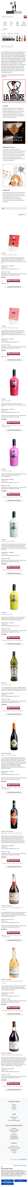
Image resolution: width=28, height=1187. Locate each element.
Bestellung (14, 1128)
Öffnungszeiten (14, 1117)
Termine (14, 1106)
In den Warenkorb (14, 280)
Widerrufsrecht (14, 1131)
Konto (17, 25)
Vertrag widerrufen (14, 1138)
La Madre (3, 253)
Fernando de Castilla (6, 753)
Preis (21, 214)
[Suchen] (25, 16)
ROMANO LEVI (6, 190)
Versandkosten (23, 1159)
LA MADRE (5, 106)
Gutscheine (14, 1150)
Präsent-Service (14, 1146)
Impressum (14, 1107)
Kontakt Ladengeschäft (14, 1120)
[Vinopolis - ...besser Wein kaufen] (14, 8)
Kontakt (14, 1109)
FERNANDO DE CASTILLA (9, 147)
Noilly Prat (3, 683)
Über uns (14, 1104)
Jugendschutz (14, 1136)
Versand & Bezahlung (14, 1130)
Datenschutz (14, 1134)
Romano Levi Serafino (6, 905)
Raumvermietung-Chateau (14, 1147)
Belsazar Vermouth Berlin (7, 831)
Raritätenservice (14, 1149)
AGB (14, 1133)
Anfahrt (14, 1118)
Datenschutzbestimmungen (20, 1165)
